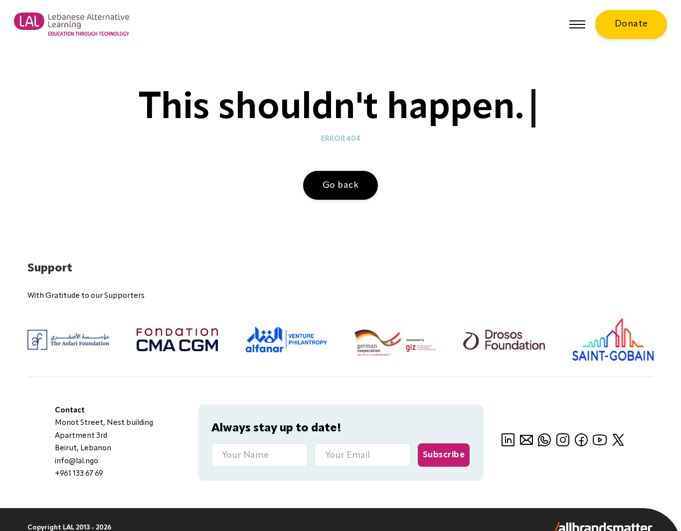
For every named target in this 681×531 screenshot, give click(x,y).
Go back (341, 185)
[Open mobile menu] (577, 24)
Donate (631, 23)
